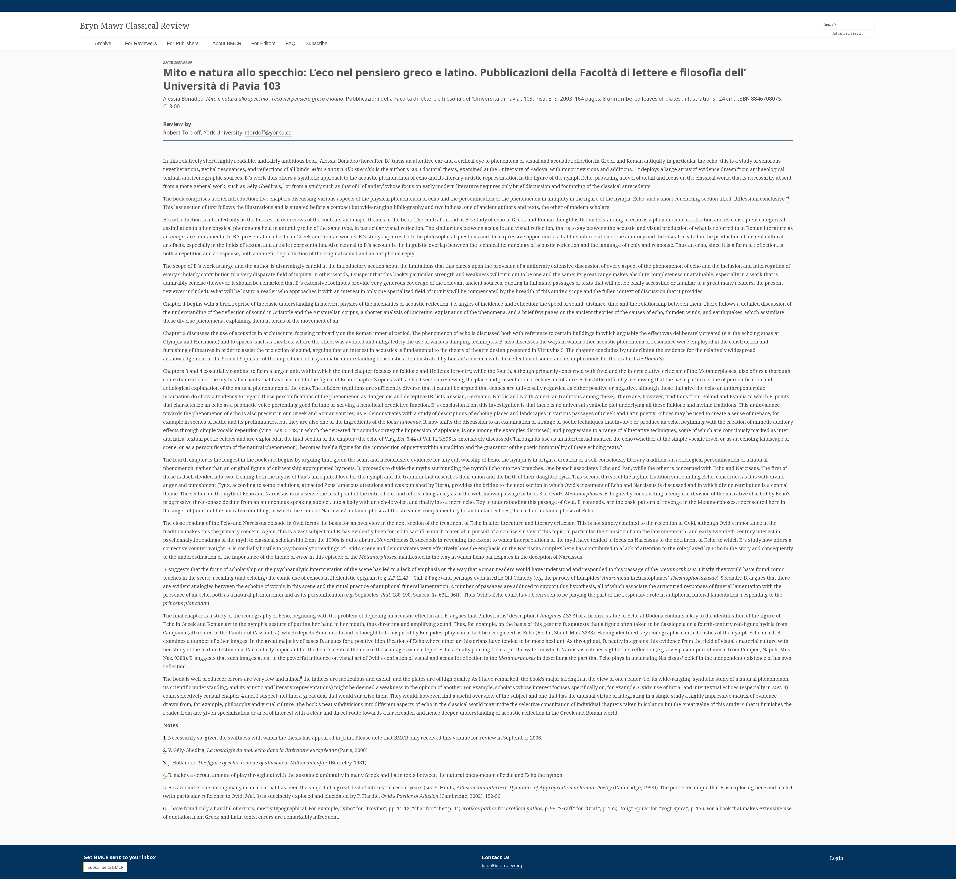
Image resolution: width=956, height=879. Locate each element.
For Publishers (183, 43)
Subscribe (316, 43)
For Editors (263, 43)
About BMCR (226, 43)
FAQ (291, 43)
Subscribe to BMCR (105, 867)
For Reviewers (141, 43)
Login (836, 858)
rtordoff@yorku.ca (268, 132)
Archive (103, 43)
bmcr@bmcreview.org (502, 865)
